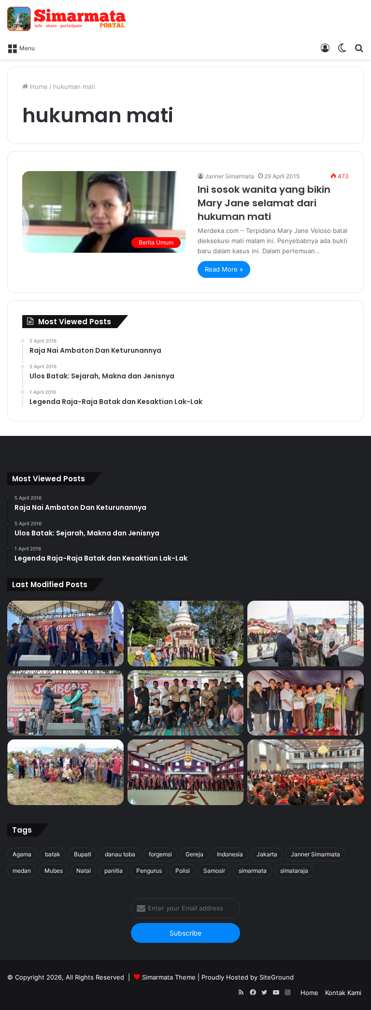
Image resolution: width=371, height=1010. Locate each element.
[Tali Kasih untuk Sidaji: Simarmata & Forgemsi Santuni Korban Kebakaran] (305, 703)
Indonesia (230, 854)
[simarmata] (67, 19)
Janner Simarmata (229, 176)
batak (52, 854)
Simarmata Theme (169, 977)
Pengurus (149, 870)
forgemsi (160, 854)
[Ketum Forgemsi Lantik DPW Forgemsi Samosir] (65, 703)
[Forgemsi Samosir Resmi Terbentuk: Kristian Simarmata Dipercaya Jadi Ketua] (186, 703)
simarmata (253, 870)
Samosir (214, 870)
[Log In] (325, 47)
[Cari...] (359, 47)
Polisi (182, 870)
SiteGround (276, 977)
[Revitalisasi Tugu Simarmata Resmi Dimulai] (186, 633)
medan (22, 870)
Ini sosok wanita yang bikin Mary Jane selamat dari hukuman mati (264, 203)
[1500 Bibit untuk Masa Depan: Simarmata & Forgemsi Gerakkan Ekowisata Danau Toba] (65, 772)
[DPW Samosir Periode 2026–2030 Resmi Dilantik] (65, 633)
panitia (113, 870)
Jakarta (267, 854)
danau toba (120, 854)
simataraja (294, 870)
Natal (83, 870)
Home (38, 86)
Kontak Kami (343, 992)
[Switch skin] (342, 47)
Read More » (224, 269)
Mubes (53, 870)
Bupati (82, 854)
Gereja (194, 854)
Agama (22, 854)
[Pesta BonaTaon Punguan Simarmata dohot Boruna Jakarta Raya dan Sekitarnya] (305, 772)
